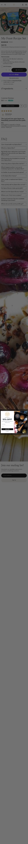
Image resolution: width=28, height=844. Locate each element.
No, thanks (7, 431)
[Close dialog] (26, 411)
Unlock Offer (7, 429)
